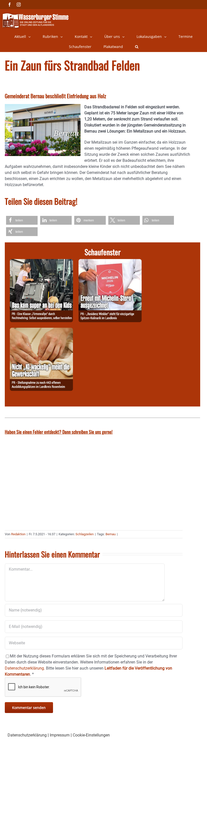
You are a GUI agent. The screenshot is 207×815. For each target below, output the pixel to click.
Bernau (111, 534)
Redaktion (18, 534)
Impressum (60, 735)
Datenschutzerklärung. (25, 668)
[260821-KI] (41, 330)
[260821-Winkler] (110, 262)
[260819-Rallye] (41, 262)
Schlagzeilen (84, 534)
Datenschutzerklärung (27, 735)
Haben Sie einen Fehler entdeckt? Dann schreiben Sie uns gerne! (59, 431)
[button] (136, 47)
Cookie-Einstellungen (91, 735)
